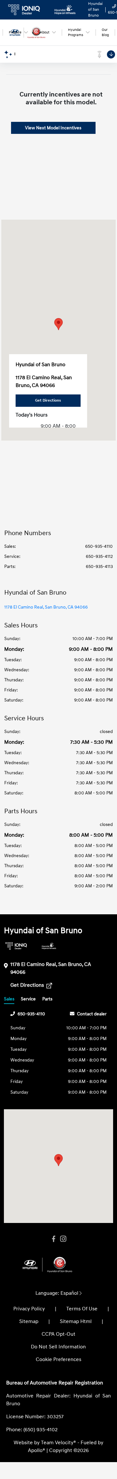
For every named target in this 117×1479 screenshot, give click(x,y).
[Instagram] (63, 1239)
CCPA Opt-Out (58, 1334)
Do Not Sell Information (58, 1347)
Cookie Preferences (58, 1359)
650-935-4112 (99, 556)
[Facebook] (53, 1239)
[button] (58, 324)
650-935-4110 (99, 546)
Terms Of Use (82, 1308)
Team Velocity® (58, 1442)
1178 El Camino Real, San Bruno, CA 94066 (46, 607)
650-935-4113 (99, 566)
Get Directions (27, 985)
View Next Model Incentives (53, 128)
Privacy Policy (29, 1308)
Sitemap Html (76, 1321)
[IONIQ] (16, 946)
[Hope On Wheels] (49, 946)
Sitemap (28, 1321)
